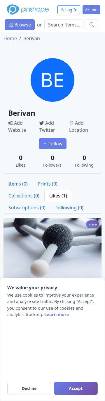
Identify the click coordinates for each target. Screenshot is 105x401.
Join (93, 10)
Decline (29, 388)
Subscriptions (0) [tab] (27, 207)
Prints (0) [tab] (47, 184)
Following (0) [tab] (69, 207)
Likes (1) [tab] (58, 196)
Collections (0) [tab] (23, 196)
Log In (71, 10)
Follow (55, 143)
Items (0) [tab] (18, 184)
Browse (22, 25)
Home (10, 38)
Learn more (56, 314)
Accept (76, 388)
